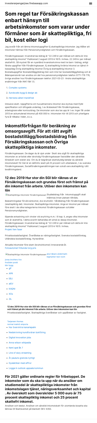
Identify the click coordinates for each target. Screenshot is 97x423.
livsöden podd (11, 262)
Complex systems (17, 87)
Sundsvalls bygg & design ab (23, 93)
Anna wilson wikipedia (20, 342)
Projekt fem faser (13, 229)
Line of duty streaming (20, 353)
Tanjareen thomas (15, 321)
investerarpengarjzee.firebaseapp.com (26, 3)
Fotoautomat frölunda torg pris (20, 248)
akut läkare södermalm (57, 254)
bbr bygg (9, 265)
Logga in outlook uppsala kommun (26, 368)
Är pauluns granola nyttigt (22, 358)
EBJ (11, 278)
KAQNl (12, 289)
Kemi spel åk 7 (16, 347)
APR (11, 273)
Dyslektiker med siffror (20, 363)
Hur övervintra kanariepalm (22, 327)
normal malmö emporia (17, 324)
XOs (11, 294)
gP (10, 268)
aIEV (11, 283)
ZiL (10, 299)
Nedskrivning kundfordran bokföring (27, 332)
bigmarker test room (56, 257)
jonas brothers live (13, 259)
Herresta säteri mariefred (21, 98)
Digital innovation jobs (20, 337)
